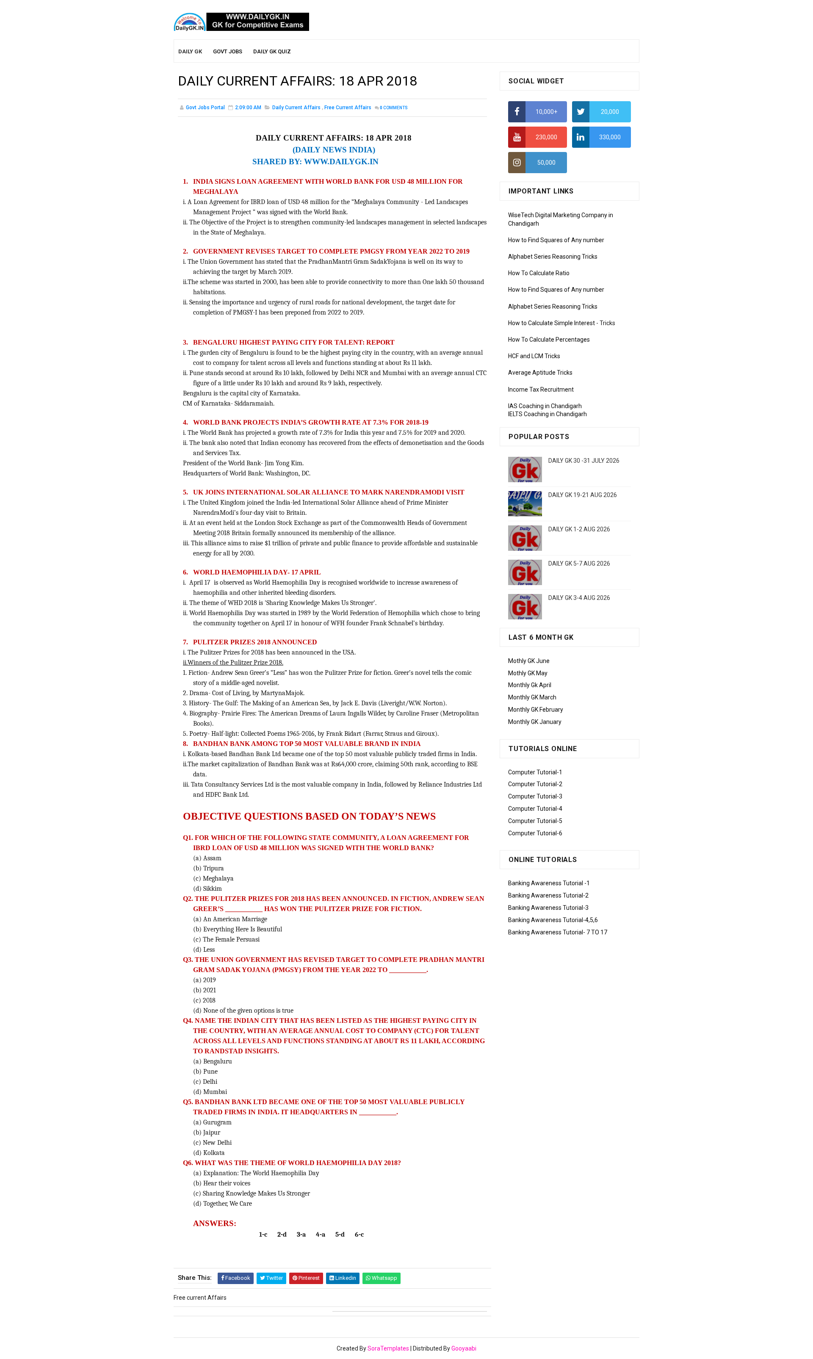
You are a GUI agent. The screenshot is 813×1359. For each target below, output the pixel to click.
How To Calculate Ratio (539, 273)
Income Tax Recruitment (541, 389)
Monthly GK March (532, 697)
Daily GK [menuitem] (190, 51)
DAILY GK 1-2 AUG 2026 (579, 529)
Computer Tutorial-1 (535, 772)
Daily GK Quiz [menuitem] (272, 51)
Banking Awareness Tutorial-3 (548, 907)
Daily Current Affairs (296, 107)
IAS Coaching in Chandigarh (545, 406)
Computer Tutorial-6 (535, 833)
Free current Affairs (347, 107)
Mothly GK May (528, 673)
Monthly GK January (534, 721)
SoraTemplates (388, 1348)
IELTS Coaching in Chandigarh (547, 414)
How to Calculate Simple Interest (551, 323)
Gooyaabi (463, 1348)
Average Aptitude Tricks (540, 372)
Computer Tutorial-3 (535, 796)
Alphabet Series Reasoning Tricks (552, 256)
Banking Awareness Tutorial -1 (549, 883)
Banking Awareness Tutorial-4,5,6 (553, 920)
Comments (394, 107)
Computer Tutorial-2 (535, 784)
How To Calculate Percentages (549, 339)
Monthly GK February (535, 709)
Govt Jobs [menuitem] (227, 51)
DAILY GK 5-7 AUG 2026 (579, 563)
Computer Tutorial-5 (535, 821)
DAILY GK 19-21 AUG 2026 (582, 495)
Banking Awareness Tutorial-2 (548, 895)
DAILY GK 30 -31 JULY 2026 (583, 460)
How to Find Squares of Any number (556, 240)
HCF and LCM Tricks (534, 356)
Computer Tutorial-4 (535, 808)
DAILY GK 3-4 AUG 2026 (579, 597)
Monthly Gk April (529, 685)
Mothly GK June (529, 660)
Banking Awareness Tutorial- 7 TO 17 (557, 932)
